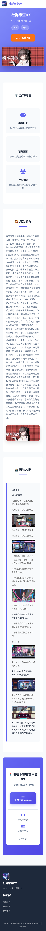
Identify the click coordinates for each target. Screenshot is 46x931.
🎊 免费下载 (24, 37)
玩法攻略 (6, 906)
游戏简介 (6, 902)
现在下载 (6, 911)
